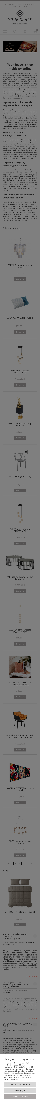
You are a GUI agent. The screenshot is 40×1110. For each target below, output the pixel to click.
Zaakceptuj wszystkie (20, 1097)
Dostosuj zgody (20, 1090)
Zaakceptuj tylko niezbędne (20, 1084)
